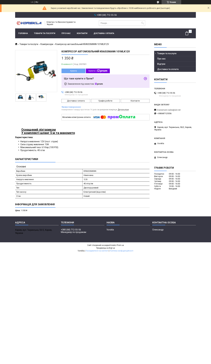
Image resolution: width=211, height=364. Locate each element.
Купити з (93, 71)
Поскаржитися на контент (97, 251)
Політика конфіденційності (121, 251)
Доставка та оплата (168, 69)
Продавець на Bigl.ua (105, 248)
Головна (23, 33)
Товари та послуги (44, 33)
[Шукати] (142, 23)
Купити (73, 71)
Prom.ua (120, 245)
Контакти (82, 33)
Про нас (66, 33)
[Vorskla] (29, 23)
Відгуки (161, 64)
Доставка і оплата (104, 33)
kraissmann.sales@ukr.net (169, 110)
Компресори (46, 44)
